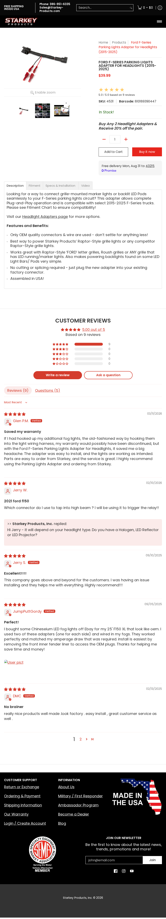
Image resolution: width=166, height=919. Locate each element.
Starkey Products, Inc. (77, 898)
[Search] (131, 7)
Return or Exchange (21, 786)
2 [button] (81, 739)
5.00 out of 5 (93, 329)
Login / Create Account (25, 823)
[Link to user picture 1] (13, 669)
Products (119, 42)
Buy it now (147, 151)
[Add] (125, 139)
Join (152, 860)
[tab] (15, 185)
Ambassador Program (78, 805)
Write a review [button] (58, 375)
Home (103, 42)
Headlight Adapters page (45, 216)
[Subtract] (104, 139)
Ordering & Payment (22, 796)
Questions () (47, 390)
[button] (61, 344)
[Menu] (159, 21)
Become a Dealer (73, 814)
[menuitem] (145, 7)
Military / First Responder (80, 796)
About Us (66, 786)
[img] (15, 414)
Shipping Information (23, 805)
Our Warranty (16, 814)
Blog (62, 823)
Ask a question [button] (108, 375)
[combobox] (103, 7)
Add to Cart (113, 151)
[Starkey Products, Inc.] (21, 21)
